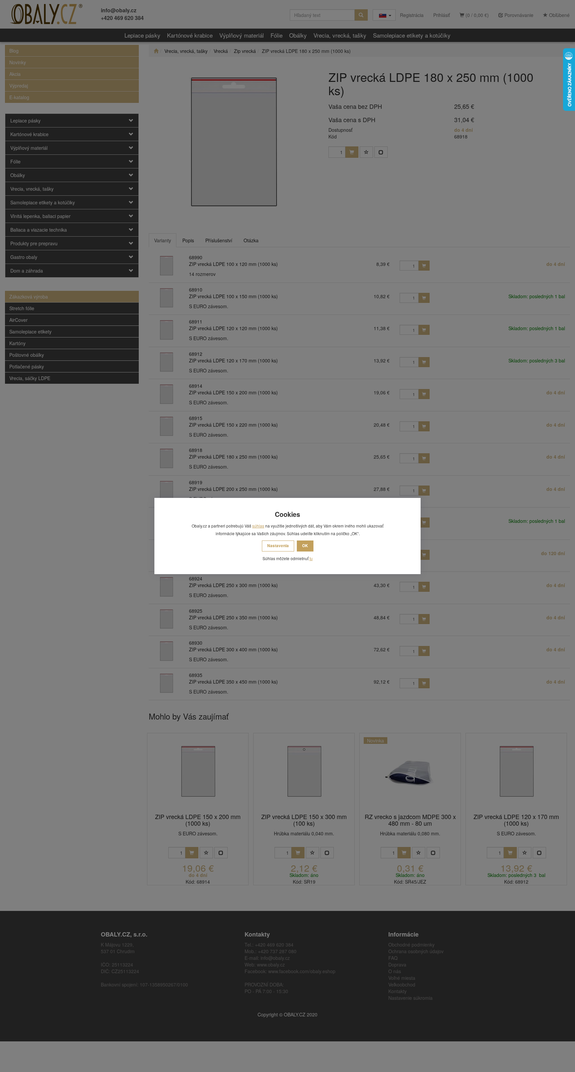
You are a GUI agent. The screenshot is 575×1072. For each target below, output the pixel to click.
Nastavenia (278, 545)
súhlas (258, 526)
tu (311, 558)
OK (305, 545)
